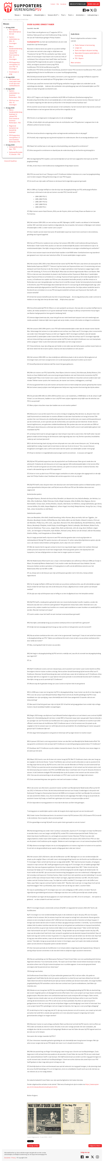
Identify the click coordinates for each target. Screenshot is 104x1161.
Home (4, 19)
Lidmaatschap (92, 15)
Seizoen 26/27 (53, 15)
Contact (53, 4)
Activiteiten (80, 15)
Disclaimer (7, 1158)
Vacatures (63, 4)
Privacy (13, 1158)
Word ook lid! (93, 4)
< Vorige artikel (33, 1146)
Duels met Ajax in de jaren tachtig (86, 50)
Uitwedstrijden (39, 15)
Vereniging (27, 15)
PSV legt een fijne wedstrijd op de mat (15, 32)
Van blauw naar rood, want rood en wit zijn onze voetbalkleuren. (14, 82)
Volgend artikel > (95, 1146)
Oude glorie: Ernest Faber (21, 19)
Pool (63, 15)
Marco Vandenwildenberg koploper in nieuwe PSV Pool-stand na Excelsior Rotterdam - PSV (15, 116)
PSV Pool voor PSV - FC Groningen (14, 102)
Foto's (70, 15)
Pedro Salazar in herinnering (85, 45)
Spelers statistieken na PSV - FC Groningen (14, 40)
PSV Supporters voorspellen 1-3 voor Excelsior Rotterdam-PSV (14, 138)
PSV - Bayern (79, 58)
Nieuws (17, 15)
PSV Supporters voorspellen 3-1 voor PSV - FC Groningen (14, 65)
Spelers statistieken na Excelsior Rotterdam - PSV (15, 94)
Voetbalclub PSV (33, 42)
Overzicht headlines (10, 161)
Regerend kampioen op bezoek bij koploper (13, 129)
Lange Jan (78, 48)
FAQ (58, 4)
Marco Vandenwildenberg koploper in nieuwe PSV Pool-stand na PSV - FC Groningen (15, 52)
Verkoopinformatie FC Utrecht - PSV (15, 153)
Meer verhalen (76, 63)
